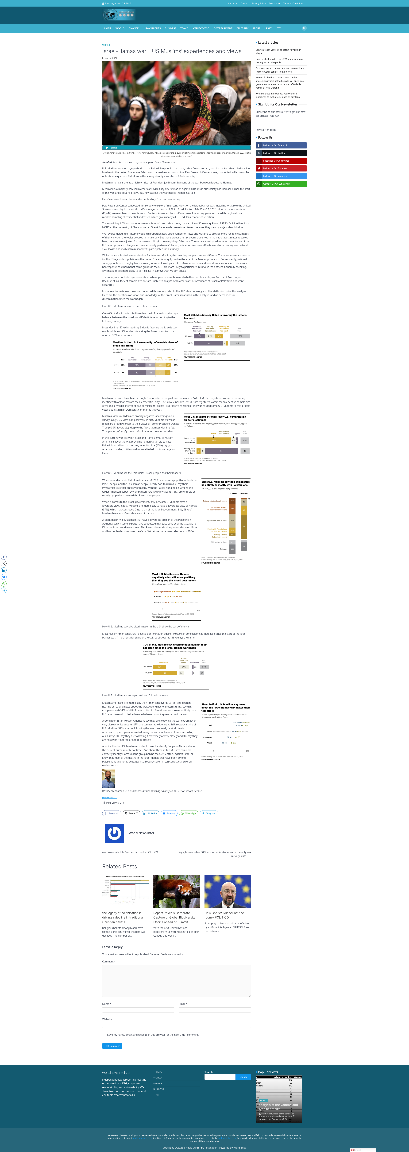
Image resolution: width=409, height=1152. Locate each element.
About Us (232, 3)
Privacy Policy (259, 3)
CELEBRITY (242, 28)
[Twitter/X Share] (4, 563)
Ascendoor (211, 1147)
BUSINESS (170, 28)
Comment (109, 961)
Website (107, 1019)
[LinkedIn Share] (4, 570)
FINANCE (134, 28)
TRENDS (157, 1071)
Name (106, 1003)
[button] (4, 597)
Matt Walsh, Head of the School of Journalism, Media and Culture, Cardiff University (276, 1116)
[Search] (304, 28)
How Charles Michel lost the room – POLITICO (224, 915)
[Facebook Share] (4, 557)
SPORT (256, 28)
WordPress (239, 1147)
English (357, 1150)
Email (183, 1003)
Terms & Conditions (293, 3)
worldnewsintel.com (142, 1138)
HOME (107, 28)
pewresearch (109, 797)
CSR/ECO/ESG (201, 28)
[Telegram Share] (4, 590)
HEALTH (268, 28)
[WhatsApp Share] (4, 584)
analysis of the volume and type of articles (278, 1107)
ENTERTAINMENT (222, 28)
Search (208, 1072)
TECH (280, 28)
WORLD (120, 28)
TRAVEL (184, 28)
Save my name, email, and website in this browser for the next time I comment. (153, 1034)
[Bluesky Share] (4, 577)
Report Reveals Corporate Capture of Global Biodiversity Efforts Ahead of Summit (174, 917)
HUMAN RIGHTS (152, 28)
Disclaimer (274, 3)
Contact (245, 3)
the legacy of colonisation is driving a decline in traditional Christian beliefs (122, 917)
